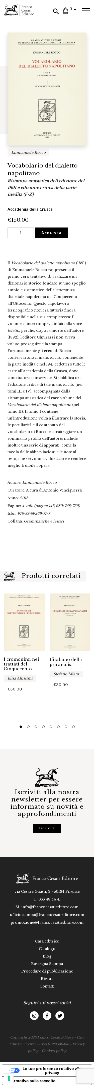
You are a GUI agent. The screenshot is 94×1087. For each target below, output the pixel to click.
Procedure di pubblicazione (47, 971)
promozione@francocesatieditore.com (47, 922)
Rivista (47, 978)
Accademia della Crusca (30, 209)
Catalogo (47, 948)
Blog (47, 956)
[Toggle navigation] (85, 10)
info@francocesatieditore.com (49, 907)
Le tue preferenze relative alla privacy (52, 1070)
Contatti (47, 986)
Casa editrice (47, 941)
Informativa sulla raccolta (30, 1080)
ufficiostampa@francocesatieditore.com (47, 914)
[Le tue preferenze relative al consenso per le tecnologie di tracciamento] (9, 1078)
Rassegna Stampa (47, 964)
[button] (21, 726)
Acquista (51, 233)
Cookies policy (54, 1051)
